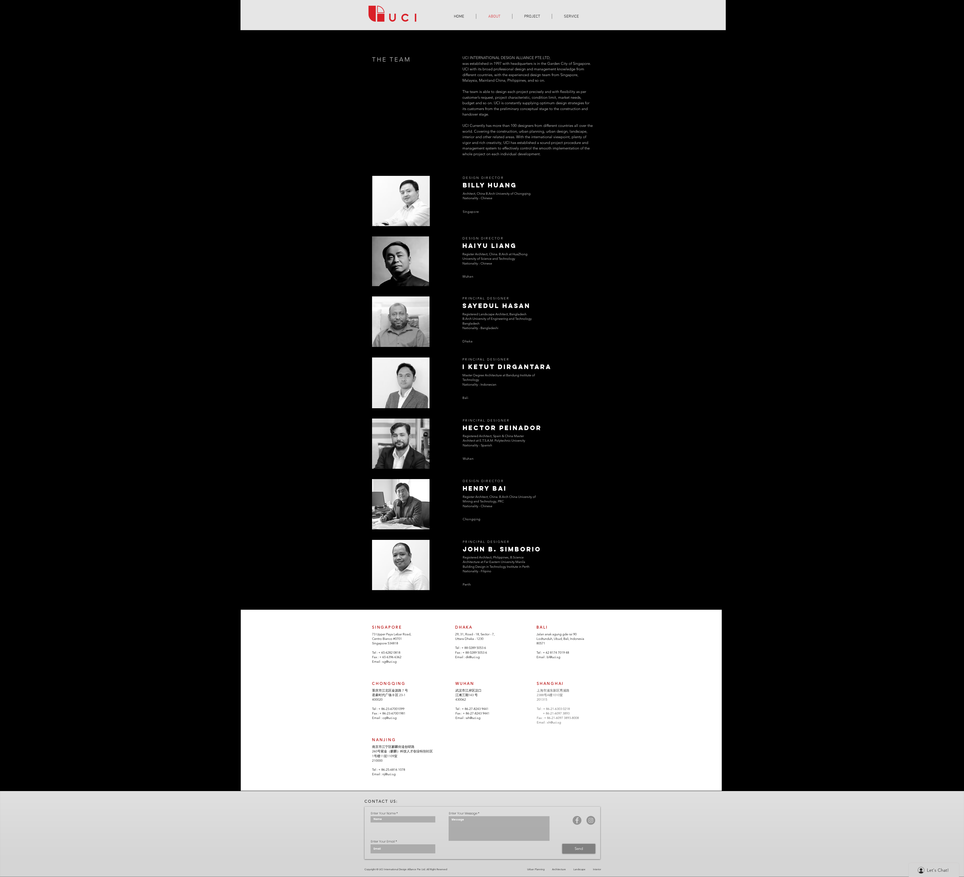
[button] (532, 16)
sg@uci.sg (389, 661)
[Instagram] (590, 820)
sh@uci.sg (554, 722)
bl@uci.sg (553, 657)
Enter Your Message (463, 813)
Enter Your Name (383, 813)
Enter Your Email (383, 841)
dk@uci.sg (472, 657)
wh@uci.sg (473, 718)
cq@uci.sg (389, 718)
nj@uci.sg (389, 774)
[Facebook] (577, 820)
